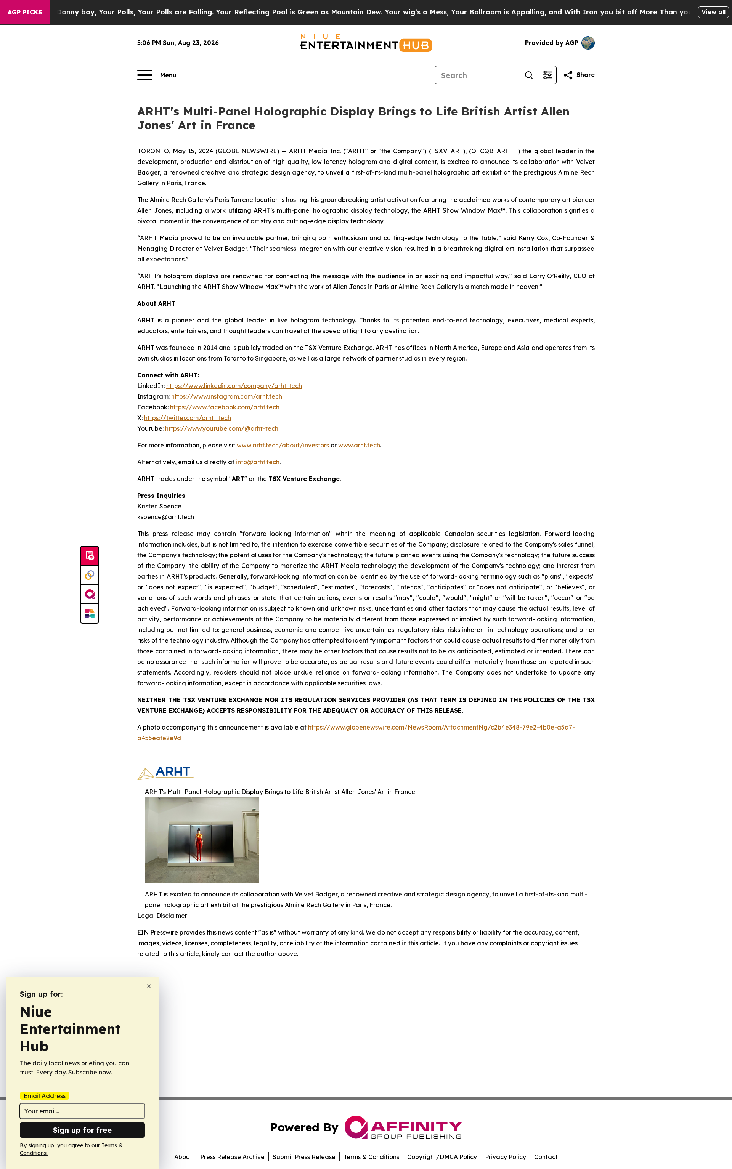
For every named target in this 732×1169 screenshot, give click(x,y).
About (183, 1157)
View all (714, 12)
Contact (546, 1157)
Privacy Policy (505, 1157)
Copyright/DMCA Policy (442, 1157)
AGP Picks (25, 12)
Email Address (45, 1096)
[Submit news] (89, 556)
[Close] (148, 986)
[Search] (529, 75)
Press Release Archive (232, 1157)
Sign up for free (82, 1130)
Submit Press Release (304, 1157)
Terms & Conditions (371, 1157)
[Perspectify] (89, 575)
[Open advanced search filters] (547, 75)
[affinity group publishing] (89, 594)
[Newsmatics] (89, 613)
